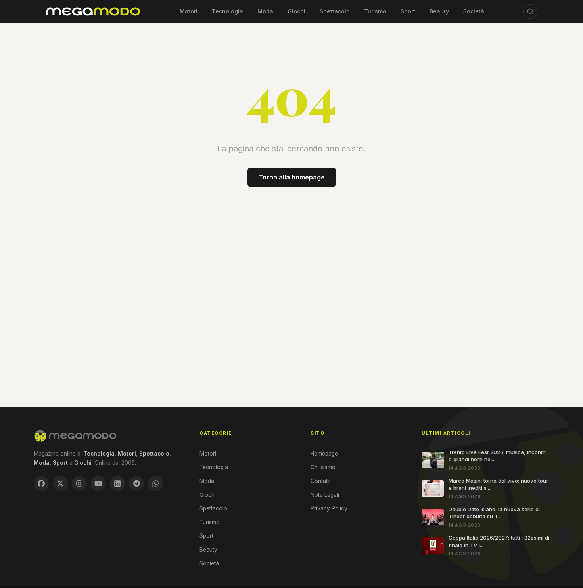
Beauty (439, 11)
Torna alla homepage (292, 177)
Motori (189, 11)
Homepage (324, 454)
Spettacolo (335, 11)
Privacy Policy (329, 508)
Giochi (296, 11)
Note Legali (325, 495)
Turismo (375, 11)
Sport (408, 11)
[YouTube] (98, 483)
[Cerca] (530, 11)
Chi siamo (323, 467)
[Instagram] (79, 483)
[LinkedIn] (117, 483)
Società (473, 11)
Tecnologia (227, 11)
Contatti (320, 481)
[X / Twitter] (60, 483)
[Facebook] (41, 483)
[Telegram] (136, 483)
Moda (265, 11)
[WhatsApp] (155, 483)
